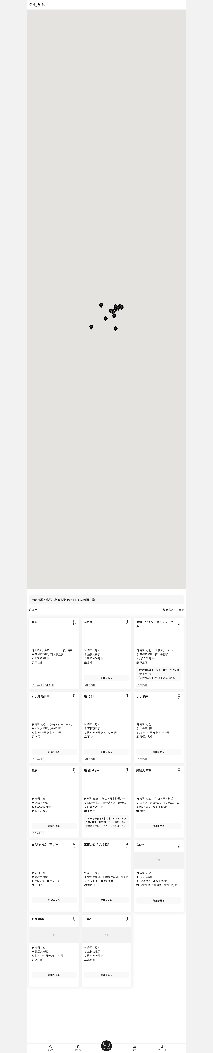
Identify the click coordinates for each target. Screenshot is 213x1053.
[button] (113, 313)
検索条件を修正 (174, 609)
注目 (32, 609)
